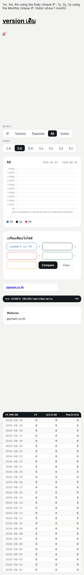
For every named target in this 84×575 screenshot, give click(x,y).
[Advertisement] (42, 79)
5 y (71, 148)
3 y (61, 148)
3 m (19, 148)
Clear (66, 265)
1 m (8, 148)
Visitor (64, 133)
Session (20, 133)
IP (7, 133)
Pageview (38, 133)
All (52, 133)
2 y (51, 148)
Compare (48, 265)
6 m (30, 148)
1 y (41, 148)
